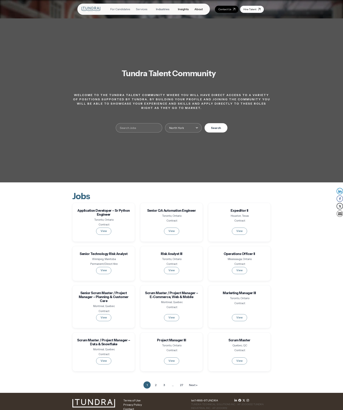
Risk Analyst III (171, 254)
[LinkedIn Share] (340, 191)
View (104, 231)
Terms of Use (132, 400)
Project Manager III (171, 340)
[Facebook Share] (340, 198)
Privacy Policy (132, 404)
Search (216, 128)
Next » (193, 385)
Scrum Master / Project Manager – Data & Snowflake (103, 342)
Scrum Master (239, 340)
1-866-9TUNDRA (206, 400)
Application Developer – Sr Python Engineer (103, 212)
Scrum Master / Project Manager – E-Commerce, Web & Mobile (171, 295)
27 (182, 386)
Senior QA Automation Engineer (171, 210)
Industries (162, 9)
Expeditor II (239, 210)
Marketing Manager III (239, 293)
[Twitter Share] (340, 206)
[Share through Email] (340, 213)
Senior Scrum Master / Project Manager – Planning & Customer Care (104, 297)
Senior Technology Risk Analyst (104, 254)
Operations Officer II (239, 254)
